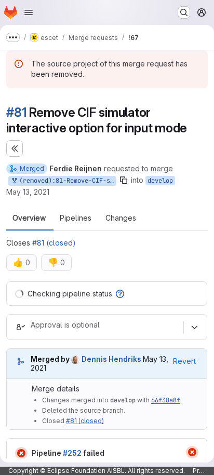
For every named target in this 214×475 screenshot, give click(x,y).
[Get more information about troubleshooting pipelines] (120, 293)
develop (160, 181)
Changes (120, 218)
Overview (29, 218)
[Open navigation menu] (28, 12)
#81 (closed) (54, 242)
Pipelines (75, 218)
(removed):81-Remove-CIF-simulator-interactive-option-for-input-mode (66, 181)
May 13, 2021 (27, 191)
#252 (72, 453)
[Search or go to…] (184, 12)
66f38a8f (165, 400)
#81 (16, 112)
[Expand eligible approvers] (194, 327)
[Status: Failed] (21, 453)
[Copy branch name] (123, 180)
